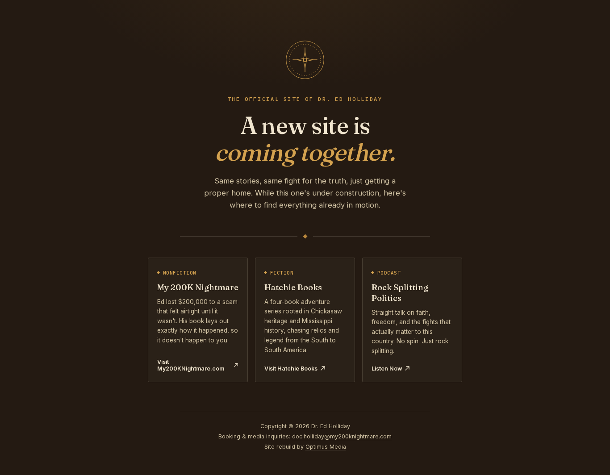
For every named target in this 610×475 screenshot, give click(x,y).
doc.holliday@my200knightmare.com (342, 436)
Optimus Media (325, 446)
